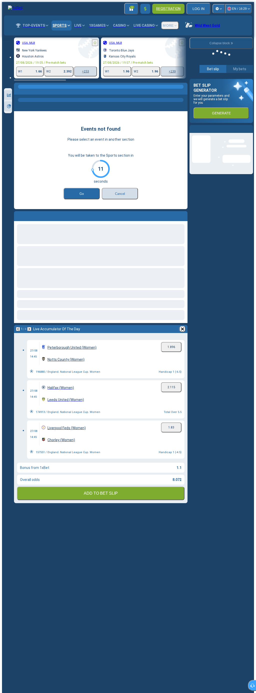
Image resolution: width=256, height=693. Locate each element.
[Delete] (183, 329)
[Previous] (18, 329)
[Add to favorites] (95, 42)
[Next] (29, 329)
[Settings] (218, 8)
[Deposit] (145, 9)
